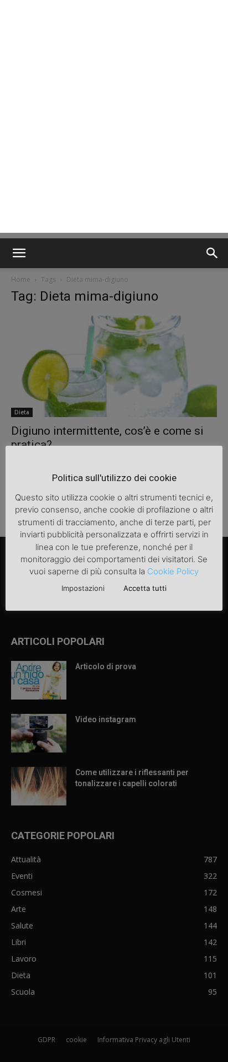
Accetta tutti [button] (145, 588)
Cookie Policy (173, 571)
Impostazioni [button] (83, 588)
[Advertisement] (114, 119)
